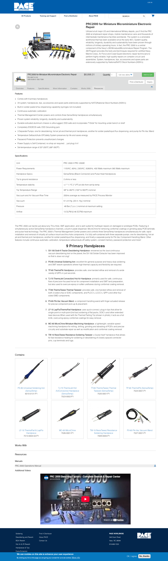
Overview (20, 88)
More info (76, 557)
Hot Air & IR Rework (23, 544)
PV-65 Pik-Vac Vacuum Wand (140, 430)
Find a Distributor (70, 16)
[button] (48, 45)
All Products (26, 16)
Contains (73, 88)
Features (30, 88)
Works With (86, 88)
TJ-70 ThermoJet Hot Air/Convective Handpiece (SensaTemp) (67, 391)
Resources (98, 88)
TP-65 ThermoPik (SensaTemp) (139, 388)
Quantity (106, 74)
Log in (150, 2)
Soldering (19, 534)
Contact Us (43, 541)
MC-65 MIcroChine (67, 430)
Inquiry (149, 82)
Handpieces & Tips (23, 548)
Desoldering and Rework (24, 537)
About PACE (93, 16)
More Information (60, 88)
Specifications (43, 88)
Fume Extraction (21, 551)
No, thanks (144, 556)
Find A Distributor (45, 534)
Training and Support (48, 16)
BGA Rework (20, 541)
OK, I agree (132, 556)
